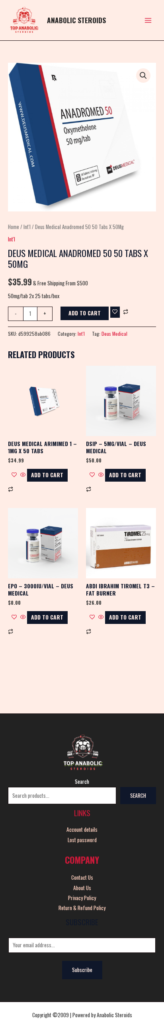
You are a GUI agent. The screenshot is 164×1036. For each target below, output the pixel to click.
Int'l (27, 227)
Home (13, 227)
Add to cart (84, 313)
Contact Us (82, 877)
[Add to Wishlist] (115, 312)
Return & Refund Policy (82, 908)
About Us (82, 888)
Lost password (82, 840)
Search (82, 781)
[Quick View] (23, 475)
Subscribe (82, 970)
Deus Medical (114, 333)
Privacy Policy (82, 898)
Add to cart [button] (47, 475)
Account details (82, 829)
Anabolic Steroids (76, 20)
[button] (143, 75)
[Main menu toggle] (148, 20)
